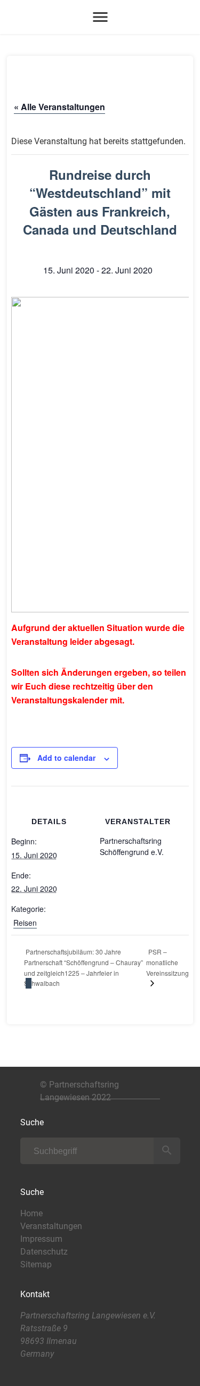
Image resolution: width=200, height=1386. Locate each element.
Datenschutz (44, 1252)
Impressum (41, 1239)
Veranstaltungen (51, 1226)
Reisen (25, 922)
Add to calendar (66, 757)
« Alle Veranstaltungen (59, 107)
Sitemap (36, 1264)
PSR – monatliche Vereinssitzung (167, 962)
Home (31, 1213)
